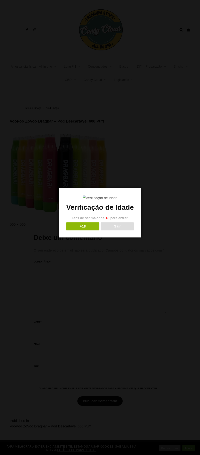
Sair (117, 226)
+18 (83, 226)
